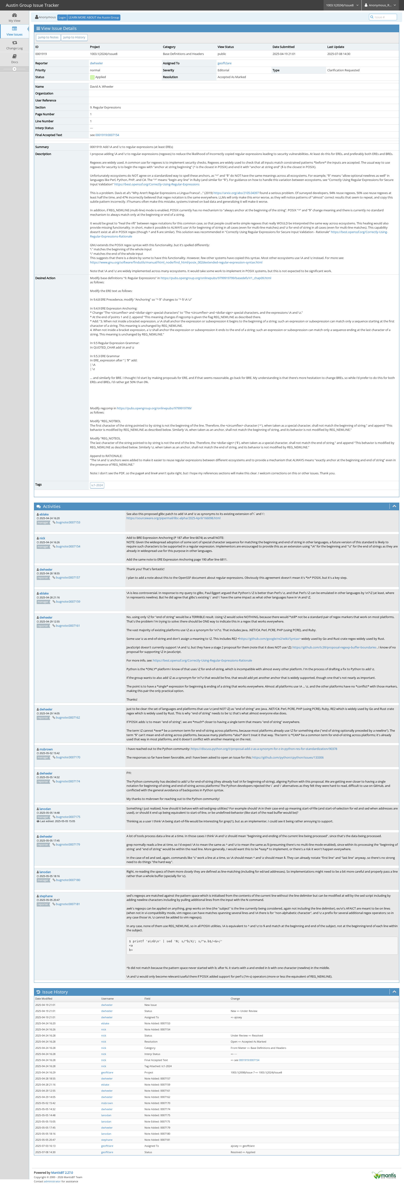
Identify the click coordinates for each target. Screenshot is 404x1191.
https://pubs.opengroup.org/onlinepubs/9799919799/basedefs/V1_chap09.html (216, 278)
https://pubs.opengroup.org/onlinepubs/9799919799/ (154, 408)
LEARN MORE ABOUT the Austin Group (94, 17)
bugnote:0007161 (68, 625)
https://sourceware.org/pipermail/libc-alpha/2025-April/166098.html (173, 518)
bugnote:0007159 (68, 601)
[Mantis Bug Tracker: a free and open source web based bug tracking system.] (384, 1175)
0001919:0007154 (107, 135)
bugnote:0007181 (68, 904)
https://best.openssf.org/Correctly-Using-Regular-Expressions (156, 184)
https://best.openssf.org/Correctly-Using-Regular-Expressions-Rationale (202, 660)
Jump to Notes (48, 37)
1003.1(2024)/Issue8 (340, 5)
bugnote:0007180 (68, 880)
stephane (46, 896)
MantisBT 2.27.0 (62, 1172)
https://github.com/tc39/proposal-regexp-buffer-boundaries (334, 647)
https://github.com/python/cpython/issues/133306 (288, 757)
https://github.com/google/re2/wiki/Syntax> (270, 639)
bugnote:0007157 (68, 577)
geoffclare (224, 63)
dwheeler (96, 63)
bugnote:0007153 (68, 522)
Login (62, 17)
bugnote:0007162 (68, 717)
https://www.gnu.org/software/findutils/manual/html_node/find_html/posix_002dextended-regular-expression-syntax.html (176, 262)
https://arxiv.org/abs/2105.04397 (236, 193)
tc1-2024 (97, 485)
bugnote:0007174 (68, 781)
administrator (52, 1181)
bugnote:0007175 (68, 817)
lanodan (45, 809)
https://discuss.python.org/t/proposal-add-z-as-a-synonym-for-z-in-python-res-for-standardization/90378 (264, 749)
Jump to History (74, 37)
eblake (44, 514)
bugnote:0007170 (68, 757)
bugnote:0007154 (68, 546)
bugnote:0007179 (68, 844)
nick (42, 538)
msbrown (46, 749)
